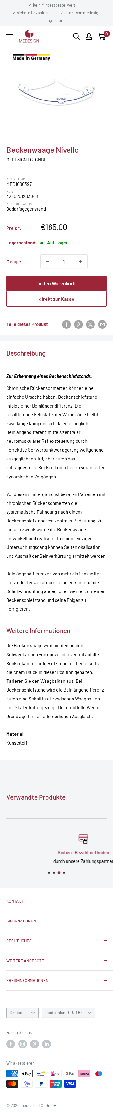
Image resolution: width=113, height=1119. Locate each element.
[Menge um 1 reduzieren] (47, 261)
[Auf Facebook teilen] (66, 324)
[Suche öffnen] (76, 36)
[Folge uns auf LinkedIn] (46, 1044)
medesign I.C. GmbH (26, 159)
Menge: (13, 261)
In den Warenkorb (56, 283)
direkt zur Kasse (56, 299)
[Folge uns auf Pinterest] (34, 1044)
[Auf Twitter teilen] (90, 324)
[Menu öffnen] (9, 36)
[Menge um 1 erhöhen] (80, 261)
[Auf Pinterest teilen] (78, 324)
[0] (101, 36)
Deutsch (17, 1012)
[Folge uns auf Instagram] (22, 1044)
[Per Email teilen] (102, 324)
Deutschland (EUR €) (63, 1012)
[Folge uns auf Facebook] (10, 1044)
